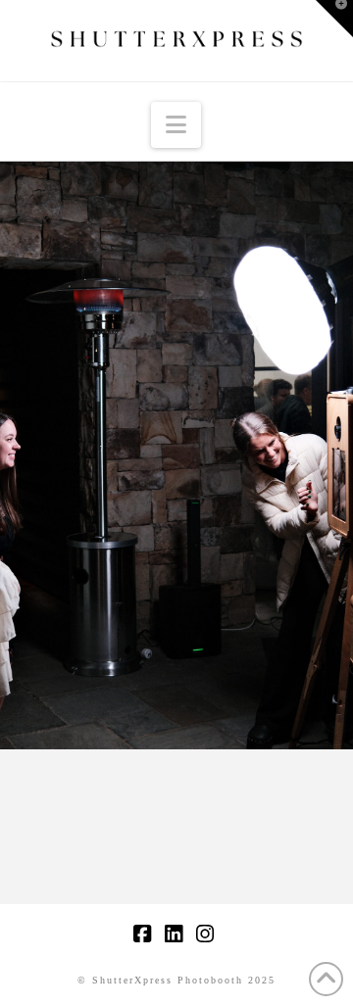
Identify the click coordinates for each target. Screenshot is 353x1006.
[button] (176, 125)
